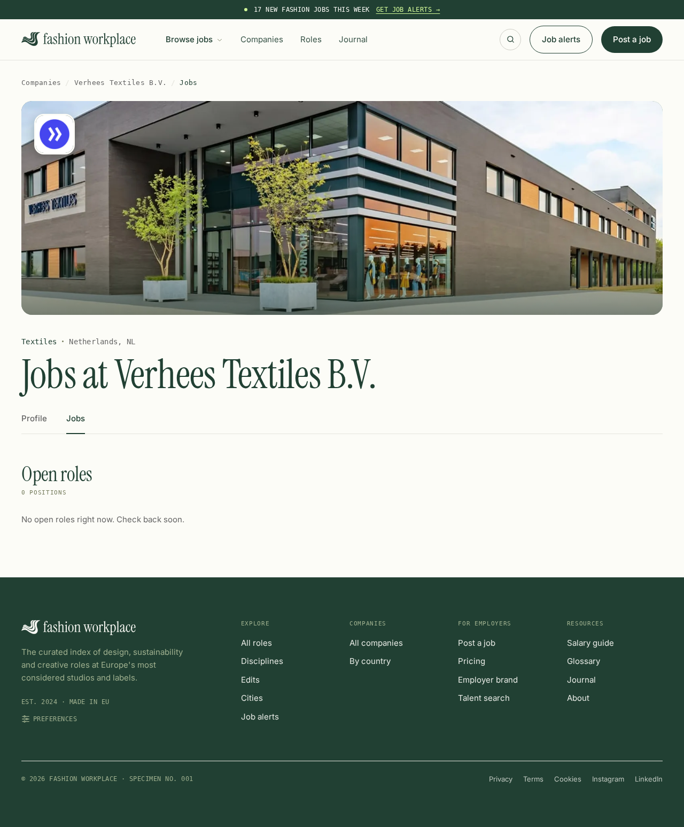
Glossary (583, 661)
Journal (353, 39)
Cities (252, 698)
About (578, 698)
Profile (34, 418)
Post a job (632, 39)
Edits (250, 680)
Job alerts (561, 39)
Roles (311, 39)
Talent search (484, 698)
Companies (261, 39)
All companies (376, 643)
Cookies (567, 779)
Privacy (500, 779)
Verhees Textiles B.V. (120, 83)
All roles (256, 643)
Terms (533, 779)
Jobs (75, 418)
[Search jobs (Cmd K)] (510, 39)
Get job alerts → (408, 9)
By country (370, 661)
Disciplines (262, 661)
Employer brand (488, 680)
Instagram (608, 779)
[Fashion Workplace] (78, 39)
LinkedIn (649, 779)
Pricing (471, 661)
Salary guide (590, 643)
